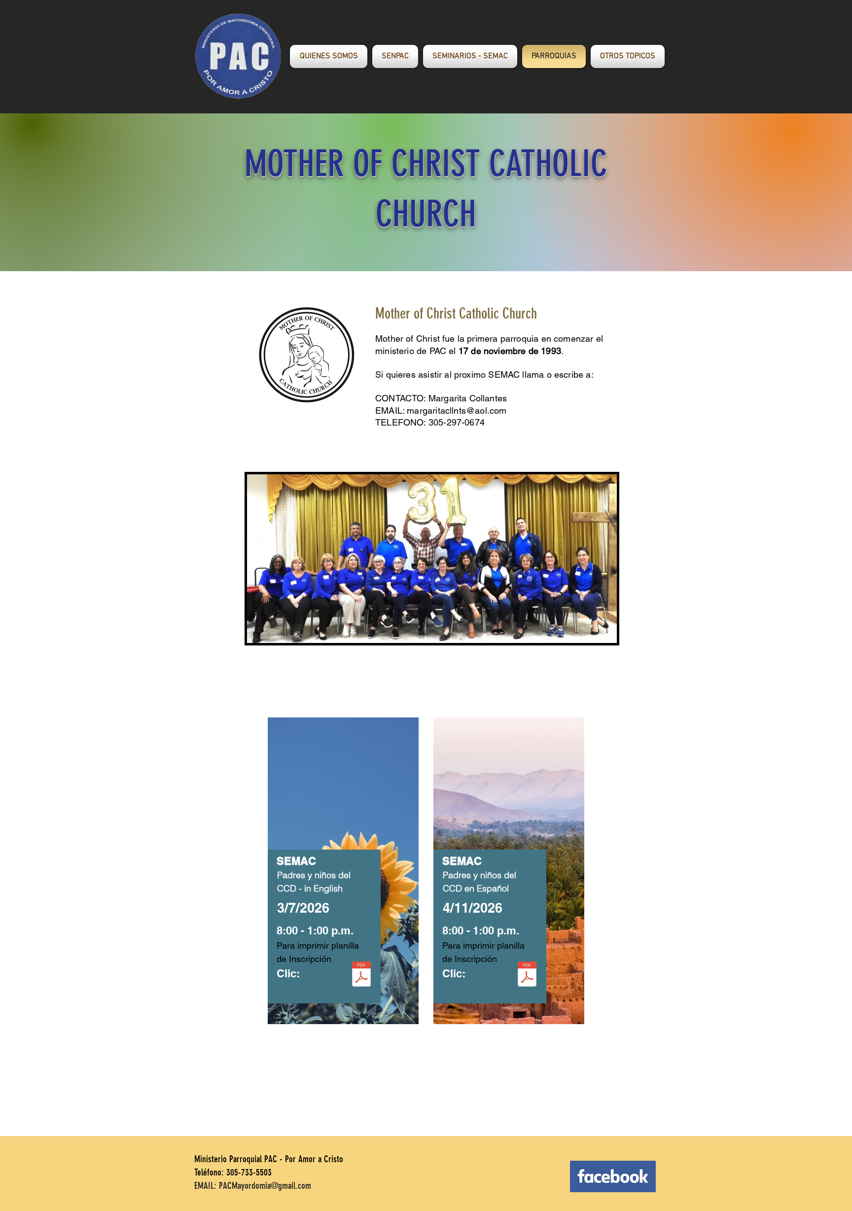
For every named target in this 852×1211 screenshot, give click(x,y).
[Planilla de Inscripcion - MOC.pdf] (361, 975)
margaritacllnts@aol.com (456, 410)
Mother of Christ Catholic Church (456, 313)
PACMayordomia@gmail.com (265, 1185)
